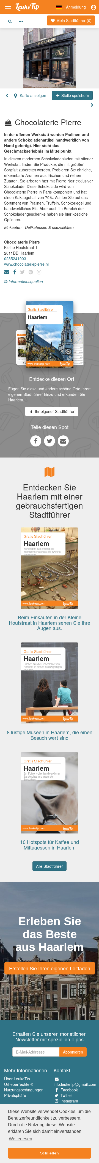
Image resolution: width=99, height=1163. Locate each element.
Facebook (69, 1090)
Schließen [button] (49, 1153)
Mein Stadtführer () (73, 20)
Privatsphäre (15, 1095)
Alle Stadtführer (49, 866)
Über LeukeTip (17, 1078)
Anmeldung (76, 7)
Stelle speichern (74, 95)
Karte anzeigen (32, 95)
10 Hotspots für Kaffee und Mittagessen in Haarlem (49, 844)
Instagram (69, 1101)
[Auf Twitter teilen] (49, 440)
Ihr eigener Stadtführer (54, 411)
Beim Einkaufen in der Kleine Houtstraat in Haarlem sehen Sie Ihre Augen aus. (49, 622)
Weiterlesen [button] (20, 1138)
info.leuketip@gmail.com (75, 1084)
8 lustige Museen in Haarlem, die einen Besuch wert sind (49, 734)
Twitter (66, 1095)
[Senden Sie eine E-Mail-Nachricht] (63, 440)
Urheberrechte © (18, 1084)
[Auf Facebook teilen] (35, 440)
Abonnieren (73, 1052)
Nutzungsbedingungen (23, 1090)
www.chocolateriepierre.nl (26, 264)
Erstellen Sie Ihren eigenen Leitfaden (49, 968)
